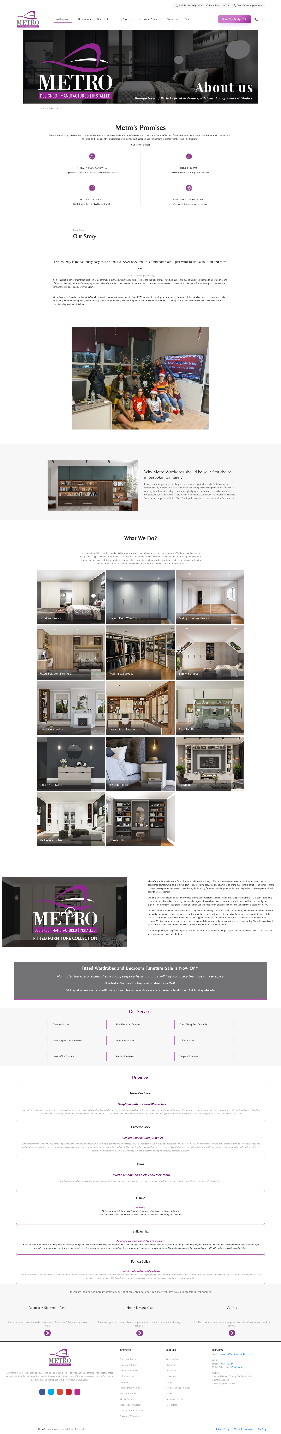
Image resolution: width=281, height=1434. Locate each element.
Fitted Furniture (62, 19)
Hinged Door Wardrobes (124, 618)
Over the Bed (187, 729)
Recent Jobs (171, 1404)
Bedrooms (83, 19)
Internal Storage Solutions (178, 1387)
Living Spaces (124, 19)
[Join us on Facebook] (42, 1392)
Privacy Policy (223, 1429)
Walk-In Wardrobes (121, 673)
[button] (234, 19)
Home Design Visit (140, 1308)
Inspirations (171, 1376)
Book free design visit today (202, 990)
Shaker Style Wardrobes (131, 1404)
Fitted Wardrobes (50, 618)
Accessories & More (149, 19)
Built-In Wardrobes (51, 729)
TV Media (185, 784)
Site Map (262, 1429)
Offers (188, 19)
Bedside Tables (118, 784)
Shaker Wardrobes (51, 840)
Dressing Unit (117, 840)
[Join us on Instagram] (77, 1392)
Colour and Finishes (175, 1399)
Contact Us (171, 1370)
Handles (169, 1393)
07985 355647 (236, 1367)
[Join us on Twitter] (51, 1392)
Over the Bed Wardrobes (131, 1410)
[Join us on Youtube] (60, 1392)
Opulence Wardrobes (130, 1416)
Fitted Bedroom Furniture (55, 673)
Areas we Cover (173, 1359)
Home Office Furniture (123, 729)
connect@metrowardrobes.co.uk (236, 1354)
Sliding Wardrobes (128, 1365)
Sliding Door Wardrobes (194, 618)
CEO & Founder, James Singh (140, 275)
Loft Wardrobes (188, 673)
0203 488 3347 (225, 1363)
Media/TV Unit (127, 1399)
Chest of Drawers (51, 784)
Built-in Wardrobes (128, 1393)
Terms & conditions (243, 1429)
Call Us (232, 1308)
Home (43, 108)
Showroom (172, 19)
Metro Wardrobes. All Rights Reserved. (66, 1429)
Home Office (103, 19)
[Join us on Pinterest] (69, 1392)
